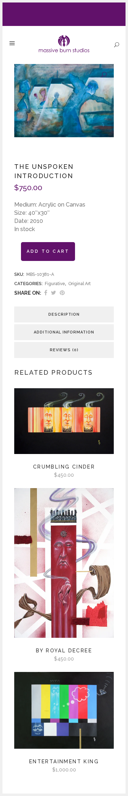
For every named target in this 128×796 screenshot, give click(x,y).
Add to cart (48, 251)
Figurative (55, 283)
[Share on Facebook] (45, 292)
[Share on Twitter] (53, 292)
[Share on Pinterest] (62, 292)
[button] (104, 75)
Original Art (79, 283)
